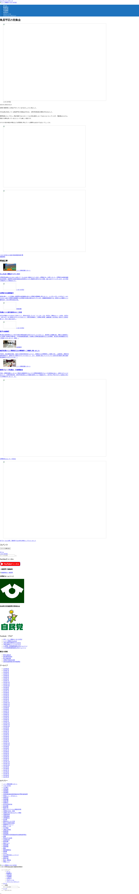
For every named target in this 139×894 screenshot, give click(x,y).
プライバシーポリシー (12, 881)
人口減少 (10, 255)
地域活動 (15, 255)
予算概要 (9, 876)
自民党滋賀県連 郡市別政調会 (11, 661)
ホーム (8, 871)
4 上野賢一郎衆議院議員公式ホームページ (15, 646)
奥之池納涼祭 (7, 658)
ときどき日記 (4, 255)
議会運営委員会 (7, 656)
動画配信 (9, 873)
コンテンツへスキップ (6, 0)
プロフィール (10, 880)
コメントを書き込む (5, 548)
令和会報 (9, 875)
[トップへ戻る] (0, 893)
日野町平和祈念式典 (9, 660)
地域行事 (20, 255)
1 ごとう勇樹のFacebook (10, 641)
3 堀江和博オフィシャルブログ (12, 644)
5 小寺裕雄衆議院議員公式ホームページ (14, 647)
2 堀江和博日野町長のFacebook (12, 642)
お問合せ (9, 878)
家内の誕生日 (7, 655)
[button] (19, 887)
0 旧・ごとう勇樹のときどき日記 (12, 639)
